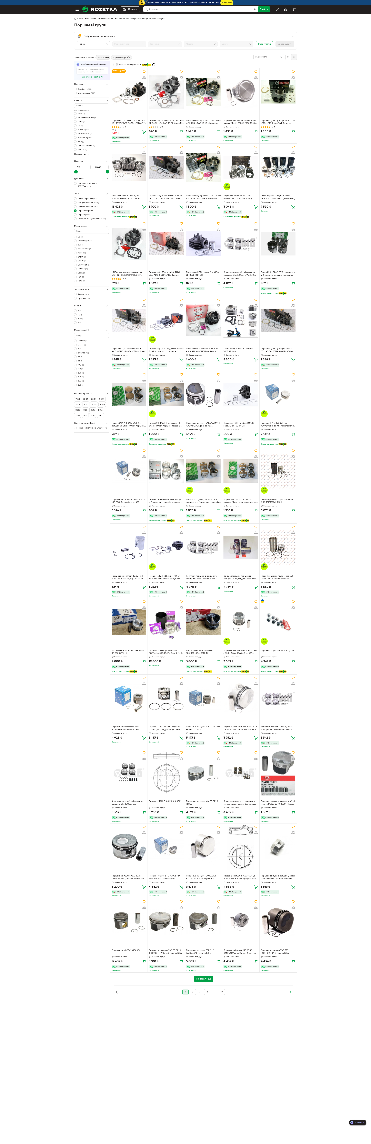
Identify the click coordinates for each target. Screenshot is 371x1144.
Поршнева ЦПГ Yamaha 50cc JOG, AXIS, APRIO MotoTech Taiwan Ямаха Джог (129, 350)
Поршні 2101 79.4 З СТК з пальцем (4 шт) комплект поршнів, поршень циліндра (278, 274)
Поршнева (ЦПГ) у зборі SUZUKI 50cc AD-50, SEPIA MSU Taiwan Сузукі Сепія (164, 274)
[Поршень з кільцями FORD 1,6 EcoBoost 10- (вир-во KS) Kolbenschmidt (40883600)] (203, 922)
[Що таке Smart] (153, 64)
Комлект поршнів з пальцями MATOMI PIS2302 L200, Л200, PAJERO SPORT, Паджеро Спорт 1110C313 (127, 197)
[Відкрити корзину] (294, 9)
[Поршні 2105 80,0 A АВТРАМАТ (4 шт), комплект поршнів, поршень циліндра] (166, 471)
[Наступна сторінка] (290, 992)
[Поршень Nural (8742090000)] (129, 922)
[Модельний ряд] (129, 44)
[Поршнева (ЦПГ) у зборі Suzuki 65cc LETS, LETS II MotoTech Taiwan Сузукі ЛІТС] (278, 92)
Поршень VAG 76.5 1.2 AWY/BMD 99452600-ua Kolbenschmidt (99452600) (164, 877)
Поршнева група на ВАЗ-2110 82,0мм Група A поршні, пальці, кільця (238, 197)
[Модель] (201, 44)
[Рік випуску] (165, 44)
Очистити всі (103, 57)
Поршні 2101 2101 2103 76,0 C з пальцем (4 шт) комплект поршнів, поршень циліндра (128, 424)
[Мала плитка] (294, 57)
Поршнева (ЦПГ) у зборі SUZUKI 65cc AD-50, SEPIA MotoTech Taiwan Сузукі (277, 350)
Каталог (132, 9)
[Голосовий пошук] (255, 9)
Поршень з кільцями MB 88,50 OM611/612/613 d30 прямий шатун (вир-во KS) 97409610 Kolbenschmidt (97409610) (240, 952)
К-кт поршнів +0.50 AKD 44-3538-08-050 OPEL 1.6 (128, 652)
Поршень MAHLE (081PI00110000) (165, 801)
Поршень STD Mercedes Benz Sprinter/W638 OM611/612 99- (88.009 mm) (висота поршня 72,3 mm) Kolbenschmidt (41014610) (128, 728)
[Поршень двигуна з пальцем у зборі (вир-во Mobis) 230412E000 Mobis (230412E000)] (240, 92)
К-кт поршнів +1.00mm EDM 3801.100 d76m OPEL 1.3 (199, 652)
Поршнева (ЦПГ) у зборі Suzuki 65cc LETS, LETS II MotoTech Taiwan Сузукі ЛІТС (278, 122)
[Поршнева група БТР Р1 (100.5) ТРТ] (278, 622)
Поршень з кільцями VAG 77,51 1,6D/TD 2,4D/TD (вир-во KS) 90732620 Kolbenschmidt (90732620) (278, 952)
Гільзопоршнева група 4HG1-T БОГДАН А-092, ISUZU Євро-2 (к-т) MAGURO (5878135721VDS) (165, 652)
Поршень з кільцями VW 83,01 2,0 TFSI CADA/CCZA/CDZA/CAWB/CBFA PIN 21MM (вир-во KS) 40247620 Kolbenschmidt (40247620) (203, 803)
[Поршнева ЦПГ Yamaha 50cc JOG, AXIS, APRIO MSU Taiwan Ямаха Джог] (203, 320)
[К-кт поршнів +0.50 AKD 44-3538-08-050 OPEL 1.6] (129, 622)
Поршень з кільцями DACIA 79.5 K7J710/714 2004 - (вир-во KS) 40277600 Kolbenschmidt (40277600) (203, 877)
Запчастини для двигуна (126, 19)
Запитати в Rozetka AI (92, 77)
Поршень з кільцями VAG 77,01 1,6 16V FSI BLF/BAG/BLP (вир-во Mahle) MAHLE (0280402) (240, 877)
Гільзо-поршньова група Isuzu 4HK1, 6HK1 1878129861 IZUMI (278, 501)
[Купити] (144, 132)
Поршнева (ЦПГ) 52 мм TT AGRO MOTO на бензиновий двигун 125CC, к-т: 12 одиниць (166, 577)
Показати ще (80, 154)
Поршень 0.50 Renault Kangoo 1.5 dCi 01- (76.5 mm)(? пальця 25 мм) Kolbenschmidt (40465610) (165, 728)
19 (222, 992)
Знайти (264, 9)
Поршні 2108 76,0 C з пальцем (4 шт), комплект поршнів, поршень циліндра (164, 424)
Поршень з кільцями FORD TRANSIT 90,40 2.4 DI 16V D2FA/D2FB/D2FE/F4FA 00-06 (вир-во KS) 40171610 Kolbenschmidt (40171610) (203, 728)
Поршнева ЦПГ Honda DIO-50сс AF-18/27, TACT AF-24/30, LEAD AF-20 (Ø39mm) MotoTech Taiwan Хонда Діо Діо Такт (166, 197)
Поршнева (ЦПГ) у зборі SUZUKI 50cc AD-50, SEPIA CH (238, 424)
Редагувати (264, 44)
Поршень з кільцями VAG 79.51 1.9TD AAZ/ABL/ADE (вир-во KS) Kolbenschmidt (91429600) (203, 424)
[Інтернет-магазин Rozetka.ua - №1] (99, 9)
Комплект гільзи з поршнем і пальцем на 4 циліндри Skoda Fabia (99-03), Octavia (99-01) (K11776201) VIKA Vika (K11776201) (240, 577)
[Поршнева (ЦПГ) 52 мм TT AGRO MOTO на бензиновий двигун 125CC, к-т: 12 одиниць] (166, 547)
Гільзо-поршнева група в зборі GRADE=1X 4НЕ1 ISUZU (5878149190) (278, 197)
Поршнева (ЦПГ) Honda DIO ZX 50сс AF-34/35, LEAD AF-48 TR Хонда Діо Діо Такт (166, 122)
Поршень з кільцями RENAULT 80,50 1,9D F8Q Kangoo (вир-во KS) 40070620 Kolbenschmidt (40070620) (129, 501)
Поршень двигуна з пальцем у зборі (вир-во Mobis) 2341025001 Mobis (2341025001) (278, 803)
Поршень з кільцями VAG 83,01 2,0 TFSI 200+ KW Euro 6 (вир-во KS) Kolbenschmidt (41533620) (165, 952)
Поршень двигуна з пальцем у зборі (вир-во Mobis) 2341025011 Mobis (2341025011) (278, 877)
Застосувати (285, 44)
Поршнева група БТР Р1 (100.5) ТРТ (277, 650)
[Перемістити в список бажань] (144, 71)
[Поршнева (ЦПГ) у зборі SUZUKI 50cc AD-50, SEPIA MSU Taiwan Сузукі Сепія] (166, 243)
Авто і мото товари (87, 19)
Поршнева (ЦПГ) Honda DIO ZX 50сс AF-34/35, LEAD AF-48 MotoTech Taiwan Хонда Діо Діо (203, 197)
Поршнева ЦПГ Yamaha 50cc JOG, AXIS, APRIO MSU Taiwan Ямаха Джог (202, 350)
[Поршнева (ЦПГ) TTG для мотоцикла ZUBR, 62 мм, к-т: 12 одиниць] (166, 320)
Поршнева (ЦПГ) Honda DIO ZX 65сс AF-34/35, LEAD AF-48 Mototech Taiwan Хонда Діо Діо (203, 122)
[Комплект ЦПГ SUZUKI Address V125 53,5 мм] (240, 320)
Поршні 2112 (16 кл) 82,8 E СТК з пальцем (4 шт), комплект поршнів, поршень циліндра (202, 501)
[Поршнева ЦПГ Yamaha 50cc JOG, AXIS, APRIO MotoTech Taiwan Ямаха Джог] (129, 320)
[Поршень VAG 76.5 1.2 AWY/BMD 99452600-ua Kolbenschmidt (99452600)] (166, 847)
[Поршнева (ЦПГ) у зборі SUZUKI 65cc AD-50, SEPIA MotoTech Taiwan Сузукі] (278, 320)
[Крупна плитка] (288, 57)
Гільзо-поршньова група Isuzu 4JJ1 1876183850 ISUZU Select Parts (277, 577)
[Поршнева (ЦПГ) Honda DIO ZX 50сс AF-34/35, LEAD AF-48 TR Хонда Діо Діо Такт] (166, 92)
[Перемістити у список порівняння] (144, 77)
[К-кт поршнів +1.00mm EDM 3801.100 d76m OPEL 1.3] (203, 622)
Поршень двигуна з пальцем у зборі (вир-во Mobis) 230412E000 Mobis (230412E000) (240, 122)
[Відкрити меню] (77, 9)
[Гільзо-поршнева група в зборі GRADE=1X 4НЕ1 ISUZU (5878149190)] (278, 167)
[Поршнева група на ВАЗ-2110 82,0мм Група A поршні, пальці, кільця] (240, 167)
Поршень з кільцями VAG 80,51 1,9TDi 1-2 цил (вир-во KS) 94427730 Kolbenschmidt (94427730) (128, 877)
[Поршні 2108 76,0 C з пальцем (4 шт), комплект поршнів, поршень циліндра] (166, 394)
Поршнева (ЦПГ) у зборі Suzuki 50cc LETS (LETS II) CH (203, 273)
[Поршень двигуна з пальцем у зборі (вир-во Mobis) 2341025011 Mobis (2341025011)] (278, 847)
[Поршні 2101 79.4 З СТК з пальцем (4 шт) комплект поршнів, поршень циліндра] (278, 243)
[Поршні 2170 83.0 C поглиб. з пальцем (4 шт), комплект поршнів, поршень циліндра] (240, 471)
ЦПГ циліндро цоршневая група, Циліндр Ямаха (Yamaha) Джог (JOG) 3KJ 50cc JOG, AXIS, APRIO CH (127, 274)
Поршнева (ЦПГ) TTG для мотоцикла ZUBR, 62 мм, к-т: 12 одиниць (166, 350)
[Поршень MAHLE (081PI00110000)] (166, 772)
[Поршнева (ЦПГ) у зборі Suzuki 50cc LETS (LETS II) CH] (203, 243)
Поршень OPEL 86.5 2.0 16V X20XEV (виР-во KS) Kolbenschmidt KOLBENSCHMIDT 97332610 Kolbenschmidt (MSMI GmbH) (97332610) (277, 424)
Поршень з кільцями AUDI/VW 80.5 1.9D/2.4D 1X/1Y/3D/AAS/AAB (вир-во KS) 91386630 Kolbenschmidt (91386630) (240, 728)
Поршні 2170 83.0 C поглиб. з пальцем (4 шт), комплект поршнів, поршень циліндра (240, 501)
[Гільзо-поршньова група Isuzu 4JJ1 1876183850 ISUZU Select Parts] (278, 547)
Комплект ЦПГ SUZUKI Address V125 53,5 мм (238, 350)
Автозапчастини (105, 19)
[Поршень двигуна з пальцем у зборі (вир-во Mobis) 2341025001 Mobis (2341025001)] (278, 772)
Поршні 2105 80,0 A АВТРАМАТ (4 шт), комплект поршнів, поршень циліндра (165, 501)
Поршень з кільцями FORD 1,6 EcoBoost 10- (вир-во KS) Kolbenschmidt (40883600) (200, 952)
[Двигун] (236, 44)
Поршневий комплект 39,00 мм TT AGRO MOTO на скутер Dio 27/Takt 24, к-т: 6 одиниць (128, 577)
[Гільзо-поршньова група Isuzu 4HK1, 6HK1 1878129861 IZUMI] (278, 471)
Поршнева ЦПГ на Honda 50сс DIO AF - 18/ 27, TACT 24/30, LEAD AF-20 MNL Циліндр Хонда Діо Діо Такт (129, 122)
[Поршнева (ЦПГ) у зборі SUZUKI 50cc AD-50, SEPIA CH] (240, 394)
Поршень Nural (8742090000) (126, 950)
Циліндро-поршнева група (151, 19)
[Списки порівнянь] (286, 9)
